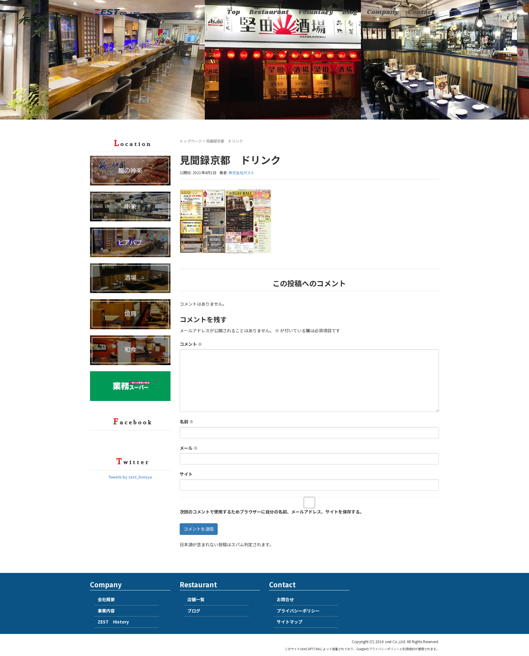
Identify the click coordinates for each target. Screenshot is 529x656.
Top (233, 12)
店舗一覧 (195, 599)
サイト (186, 474)
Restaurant (269, 12)
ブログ (193, 611)
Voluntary (315, 12)
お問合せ (285, 599)
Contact (421, 12)
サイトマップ (289, 622)
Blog (350, 12)
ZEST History (113, 622)
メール (189, 448)
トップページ (191, 140)
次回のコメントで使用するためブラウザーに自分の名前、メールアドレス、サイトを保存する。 (272, 512)
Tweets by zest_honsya (130, 477)
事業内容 (106, 611)
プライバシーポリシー (298, 611)
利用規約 (409, 648)
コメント (191, 344)
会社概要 (106, 599)
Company (383, 12)
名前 (186, 421)
